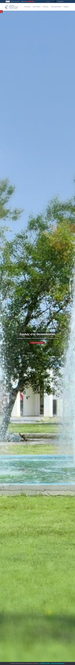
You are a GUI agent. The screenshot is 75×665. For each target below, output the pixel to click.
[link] (1, 11)
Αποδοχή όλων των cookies (45, 663)
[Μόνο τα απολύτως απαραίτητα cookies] (73, 663)
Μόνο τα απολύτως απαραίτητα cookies (57, 663)
